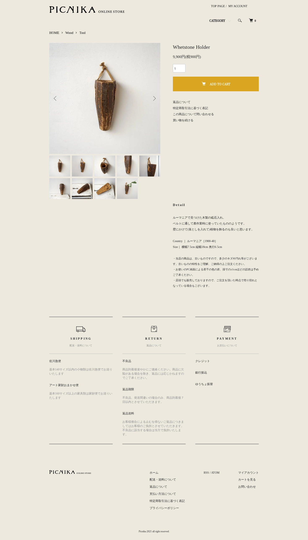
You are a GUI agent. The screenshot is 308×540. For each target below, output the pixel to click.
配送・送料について (163, 479)
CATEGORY (217, 20)
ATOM (215, 472)
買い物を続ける (183, 120)
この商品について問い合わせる (193, 114)
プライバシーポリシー (164, 508)
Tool (82, 33)
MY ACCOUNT (237, 6)
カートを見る (247, 479)
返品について (181, 102)
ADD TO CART (220, 84)
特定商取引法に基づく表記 (190, 108)
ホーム (154, 472)
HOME (54, 33)
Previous (55, 98)
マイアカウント (248, 472)
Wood (69, 33)
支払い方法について (163, 493)
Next (154, 98)
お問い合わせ (247, 486)
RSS (206, 472)
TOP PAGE (218, 6)
